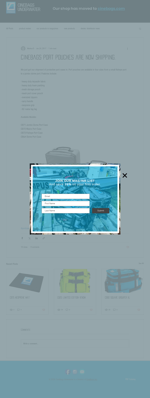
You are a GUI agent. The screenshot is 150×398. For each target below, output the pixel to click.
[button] (124, 175)
